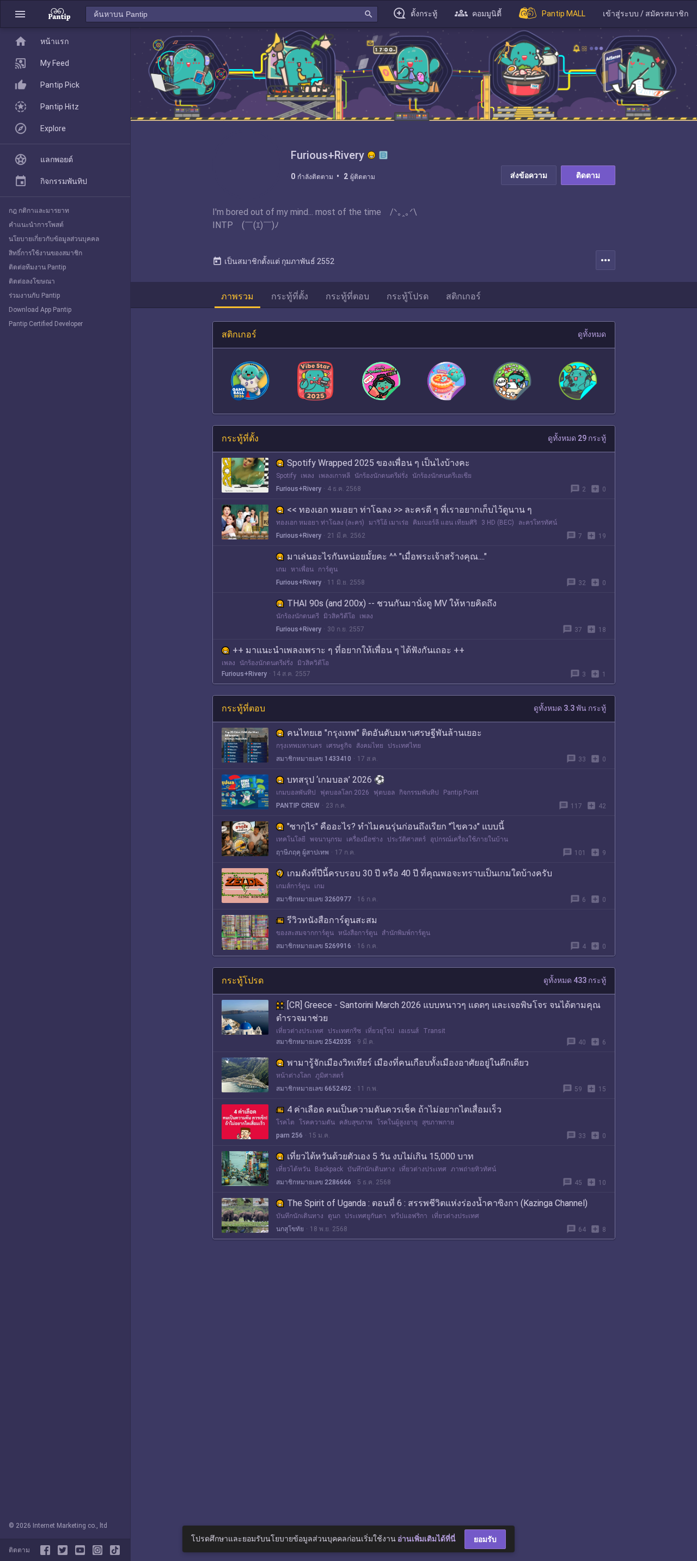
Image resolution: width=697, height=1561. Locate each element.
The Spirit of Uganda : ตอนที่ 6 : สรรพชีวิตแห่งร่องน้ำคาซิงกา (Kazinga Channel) (437, 1203)
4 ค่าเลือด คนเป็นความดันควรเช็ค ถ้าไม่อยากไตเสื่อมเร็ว (394, 1109)
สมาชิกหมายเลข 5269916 (313, 946)
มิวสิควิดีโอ (339, 616)
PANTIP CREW (298, 805)
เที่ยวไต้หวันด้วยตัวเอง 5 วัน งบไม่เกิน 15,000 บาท (380, 1156)
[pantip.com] (59, 14)
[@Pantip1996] (65, 1550)
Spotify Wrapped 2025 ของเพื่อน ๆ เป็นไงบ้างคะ (378, 463)
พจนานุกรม (326, 839)
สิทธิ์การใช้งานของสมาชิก (45, 253)
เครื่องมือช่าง (364, 839)
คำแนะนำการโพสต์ (36, 225)
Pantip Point (461, 792)
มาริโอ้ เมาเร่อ (388, 522)
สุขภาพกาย (438, 1122)
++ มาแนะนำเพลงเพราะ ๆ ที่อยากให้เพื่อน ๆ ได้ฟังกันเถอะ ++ (348, 650)
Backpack (329, 1169)
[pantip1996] (82, 1550)
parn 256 (289, 1135)
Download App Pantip (40, 310)
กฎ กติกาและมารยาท (39, 210)
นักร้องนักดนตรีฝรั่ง (381, 476)
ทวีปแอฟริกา (409, 1216)
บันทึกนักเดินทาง (371, 1169)
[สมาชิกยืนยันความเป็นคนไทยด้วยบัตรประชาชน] (371, 155)
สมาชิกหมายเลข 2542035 (313, 1042)
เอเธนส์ (409, 1031)
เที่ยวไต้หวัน (293, 1169)
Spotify (286, 476)
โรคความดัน (317, 1122)
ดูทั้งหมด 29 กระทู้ (577, 438)
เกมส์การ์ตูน (293, 886)
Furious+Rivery (298, 489)
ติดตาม (588, 175)
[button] (20, 14)
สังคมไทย (369, 745)
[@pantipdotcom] (99, 1550)
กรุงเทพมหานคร (299, 745)
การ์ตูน (328, 569)
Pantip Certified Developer (46, 324)
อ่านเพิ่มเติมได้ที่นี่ (427, 1538)
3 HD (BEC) (497, 522)
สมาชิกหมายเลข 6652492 (313, 1088)
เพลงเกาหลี (334, 476)
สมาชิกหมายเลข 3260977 (313, 899)
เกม (281, 569)
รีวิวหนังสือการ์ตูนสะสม (332, 920)
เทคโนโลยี (290, 839)
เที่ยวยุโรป (379, 1031)
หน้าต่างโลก (293, 1075)
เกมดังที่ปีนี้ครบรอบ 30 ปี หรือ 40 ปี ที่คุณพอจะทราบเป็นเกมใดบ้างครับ (419, 873)
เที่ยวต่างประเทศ (299, 1031)
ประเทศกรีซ (344, 1031)
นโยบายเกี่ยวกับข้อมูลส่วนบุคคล (54, 239)
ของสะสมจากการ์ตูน (305, 933)
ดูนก (334, 1216)
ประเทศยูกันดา (366, 1216)
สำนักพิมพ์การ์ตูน (406, 933)
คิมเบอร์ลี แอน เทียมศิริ (445, 522)
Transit (434, 1031)
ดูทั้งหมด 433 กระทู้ (574, 980)
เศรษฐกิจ (339, 745)
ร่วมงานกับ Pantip (34, 295)
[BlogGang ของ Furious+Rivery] (383, 155)
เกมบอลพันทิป (296, 792)
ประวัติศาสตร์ (406, 839)
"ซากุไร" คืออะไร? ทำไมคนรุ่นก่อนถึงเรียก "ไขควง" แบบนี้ (395, 826)
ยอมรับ (485, 1539)
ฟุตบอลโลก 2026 (344, 792)
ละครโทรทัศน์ (537, 522)
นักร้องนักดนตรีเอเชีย (442, 476)
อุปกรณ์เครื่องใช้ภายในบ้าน (469, 839)
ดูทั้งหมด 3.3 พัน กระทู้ (570, 708)
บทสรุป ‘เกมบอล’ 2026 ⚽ (336, 780)
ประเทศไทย (404, 745)
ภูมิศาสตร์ (329, 1075)
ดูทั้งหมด (592, 334)
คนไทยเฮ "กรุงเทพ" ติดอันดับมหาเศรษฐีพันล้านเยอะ (384, 733)
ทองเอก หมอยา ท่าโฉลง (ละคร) (320, 522)
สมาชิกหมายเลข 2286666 (313, 1182)
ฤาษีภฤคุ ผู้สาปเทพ (302, 852)
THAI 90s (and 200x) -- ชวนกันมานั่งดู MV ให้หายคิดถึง (392, 603)
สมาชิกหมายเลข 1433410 (313, 759)
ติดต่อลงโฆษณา (32, 281)
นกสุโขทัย (290, 1229)
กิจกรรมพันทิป (419, 792)
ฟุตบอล (384, 792)
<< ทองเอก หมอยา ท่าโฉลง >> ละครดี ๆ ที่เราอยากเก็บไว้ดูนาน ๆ (409, 510)
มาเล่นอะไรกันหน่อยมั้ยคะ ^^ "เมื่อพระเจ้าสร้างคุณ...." (387, 556)
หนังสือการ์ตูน (357, 933)
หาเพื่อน (302, 569)
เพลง (307, 476)
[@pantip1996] (114, 1550)
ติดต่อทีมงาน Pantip (37, 267)
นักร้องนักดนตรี (297, 616)
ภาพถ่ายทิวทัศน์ (473, 1169)
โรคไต (285, 1122)
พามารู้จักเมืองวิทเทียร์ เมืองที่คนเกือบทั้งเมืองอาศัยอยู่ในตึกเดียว (408, 1063)
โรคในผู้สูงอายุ (397, 1122)
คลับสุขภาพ (355, 1122)
